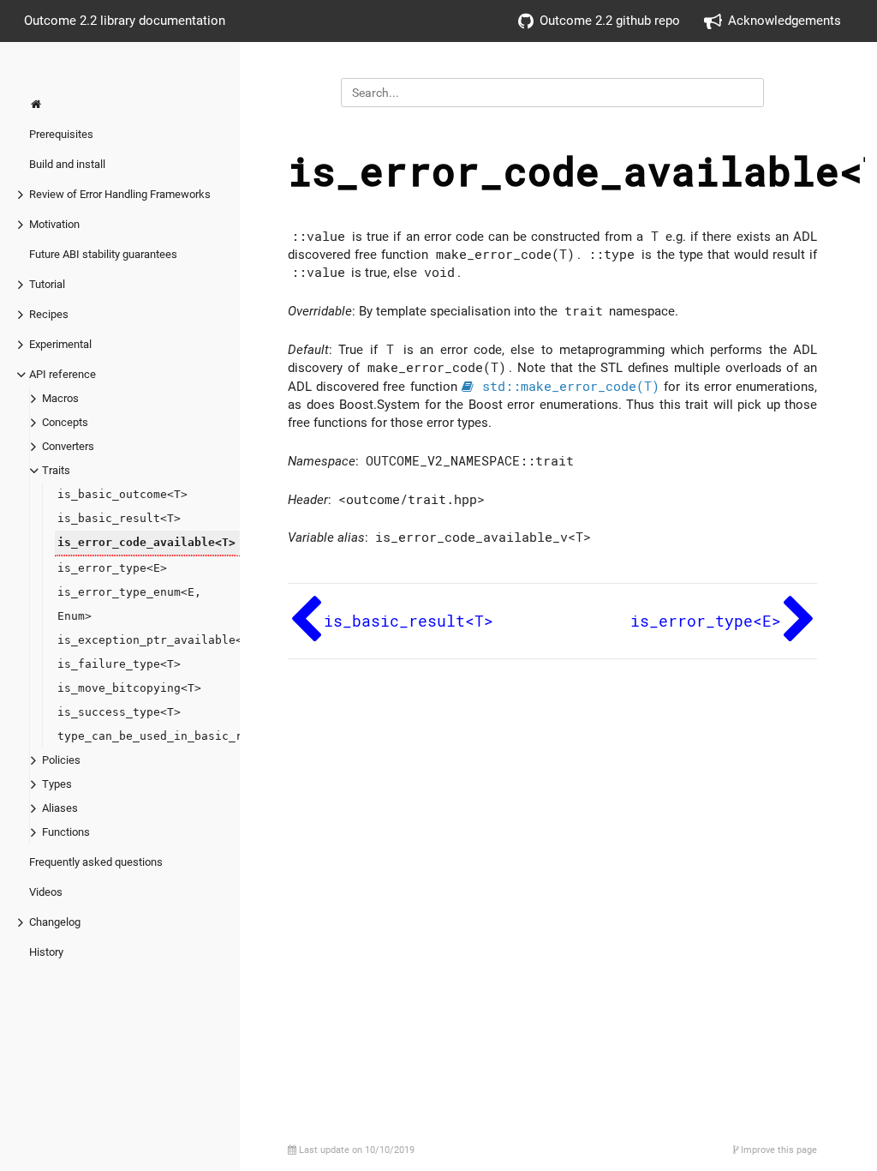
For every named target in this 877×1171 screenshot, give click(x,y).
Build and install (67, 164)
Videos (46, 892)
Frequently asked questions (96, 862)
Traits (56, 470)
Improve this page (777, 1150)
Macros (60, 398)
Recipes (49, 314)
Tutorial (47, 284)
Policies (61, 760)
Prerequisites (61, 134)
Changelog (55, 922)
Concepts (65, 422)
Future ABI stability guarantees (103, 254)
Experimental (60, 344)
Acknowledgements (784, 20)
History (46, 952)
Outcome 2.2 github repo (610, 20)
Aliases (60, 808)
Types (57, 784)
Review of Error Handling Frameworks (120, 194)
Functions (66, 832)
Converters (68, 446)
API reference (62, 374)
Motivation (54, 224)
